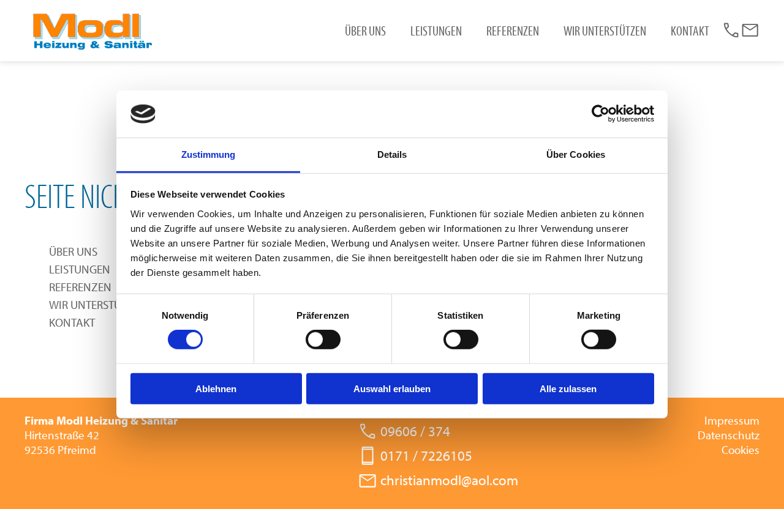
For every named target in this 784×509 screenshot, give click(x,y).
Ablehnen (215, 388)
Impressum (732, 420)
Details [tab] (392, 154)
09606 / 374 (415, 431)
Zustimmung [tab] (208, 154)
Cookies (741, 449)
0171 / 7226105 (426, 455)
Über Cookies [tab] (575, 154)
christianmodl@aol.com (449, 480)
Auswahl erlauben (392, 388)
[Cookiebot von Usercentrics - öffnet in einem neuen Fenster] (600, 114)
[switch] (323, 339)
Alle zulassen (568, 388)
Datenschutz (729, 435)
